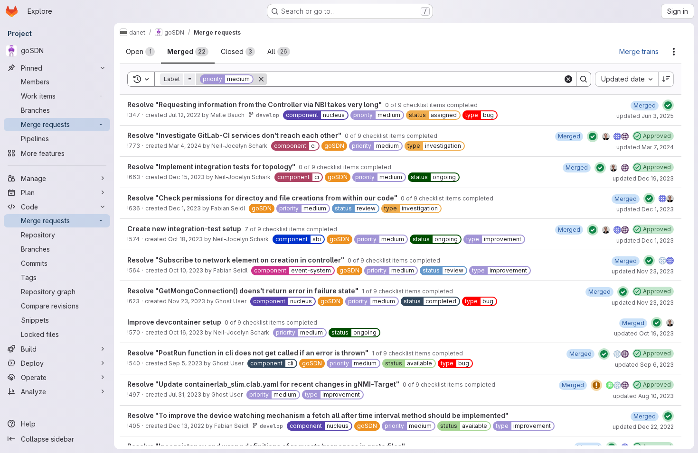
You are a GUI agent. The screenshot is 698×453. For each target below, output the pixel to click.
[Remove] (261, 79)
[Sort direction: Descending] (666, 79)
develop (267, 114)
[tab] (140, 51)
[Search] (583, 79)
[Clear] (568, 79)
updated (645, 115)
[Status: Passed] (668, 105)
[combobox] (626, 79)
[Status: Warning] (596, 385)
